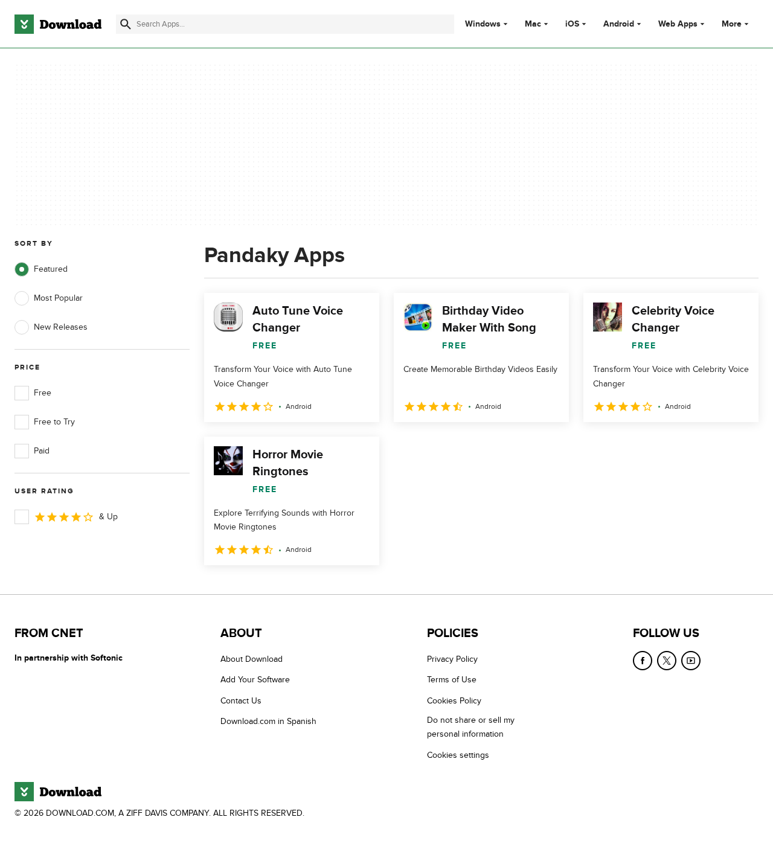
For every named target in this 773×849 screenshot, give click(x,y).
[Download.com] (57, 24)
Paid (42, 451)
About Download (251, 659)
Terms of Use (451, 679)
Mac (533, 24)
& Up (108, 516)
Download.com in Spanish (268, 721)
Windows (483, 24)
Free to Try (54, 422)
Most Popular (58, 298)
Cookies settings (458, 755)
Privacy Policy (452, 659)
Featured (51, 269)
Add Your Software (255, 679)
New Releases (61, 327)
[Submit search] (125, 24)
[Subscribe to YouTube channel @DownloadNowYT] (691, 660)
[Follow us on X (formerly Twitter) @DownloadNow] (666, 660)
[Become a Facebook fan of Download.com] (642, 660)
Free (42, 393)
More (732, 24)
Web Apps (678, 24)
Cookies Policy (454, 701)
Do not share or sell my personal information (471, 727)
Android (618, 24)
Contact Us (240, 701)
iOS (572, 24)
